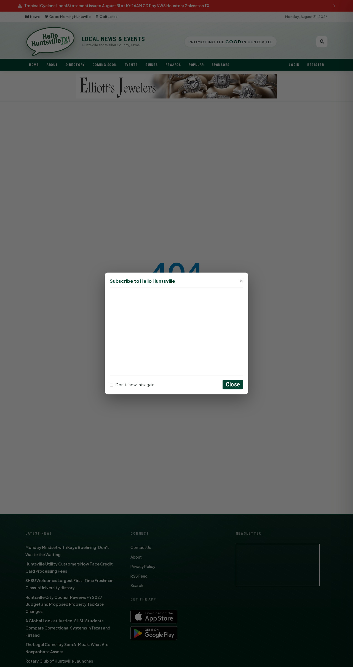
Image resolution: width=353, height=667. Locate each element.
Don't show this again (135, 384)
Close (233, 384)
